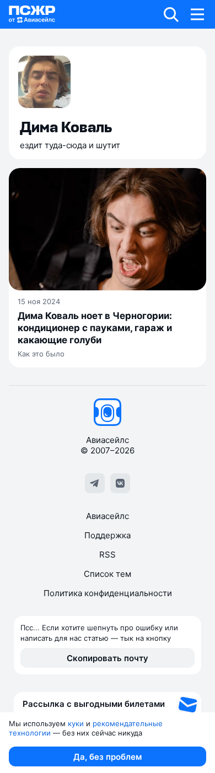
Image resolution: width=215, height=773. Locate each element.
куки (76, 723)
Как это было (41, 353)
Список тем (107, 574)
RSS (107, 554)
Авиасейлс (107, 516)
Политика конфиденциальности (108, 593)
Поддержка (107, 535)
